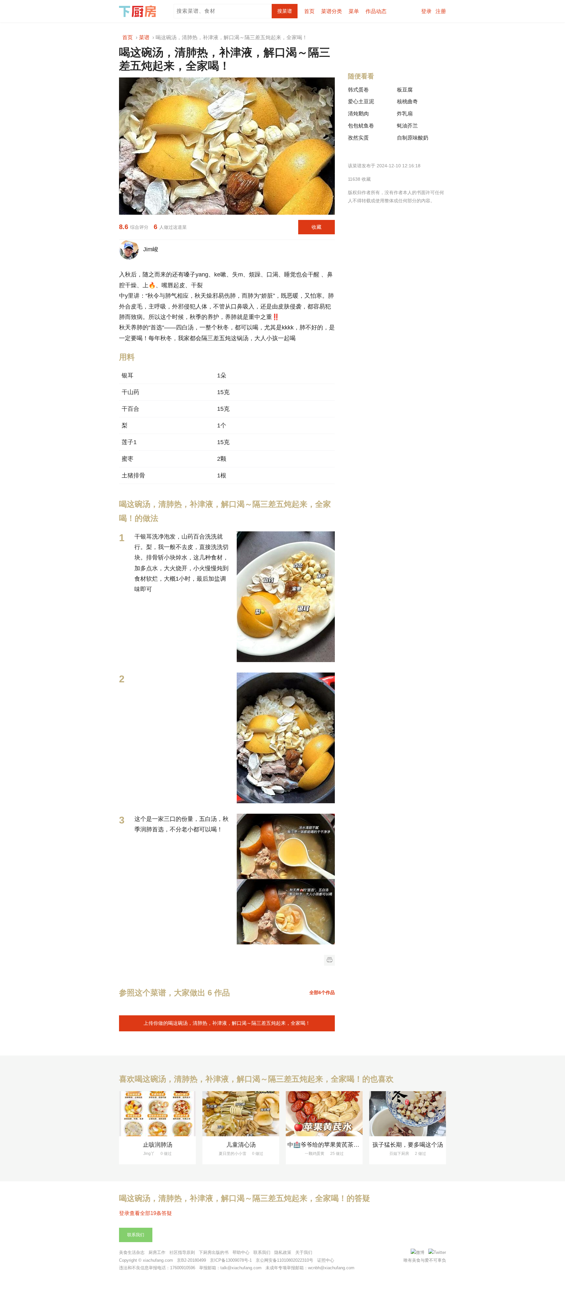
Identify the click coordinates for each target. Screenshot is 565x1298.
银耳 (127, 375)
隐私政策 (282, 1252)
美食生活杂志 (132, 1252)
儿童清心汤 (241, 1144)
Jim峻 (149, 249)
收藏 (316, 227)
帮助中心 (240, 1252)
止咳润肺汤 (157, 1144)
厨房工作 (156, 1252)
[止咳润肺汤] (157, 1113)
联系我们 (135, 1234)
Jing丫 (149, 1153)
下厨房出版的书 (214, 1252)
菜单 (354, 11)
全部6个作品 (322, 992)
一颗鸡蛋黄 (314, 1153)
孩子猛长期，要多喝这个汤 (407, 1144)
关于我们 (303, 1252)
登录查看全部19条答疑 (145, 1213)
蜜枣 (127, 459)
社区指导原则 (182, 1252)
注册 (441, 11)
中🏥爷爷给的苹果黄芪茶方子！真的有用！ (344, 1144)
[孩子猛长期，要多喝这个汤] (407, 1113)
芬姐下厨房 (399, 1153)
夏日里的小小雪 (232, 1153)
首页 (309, 11)
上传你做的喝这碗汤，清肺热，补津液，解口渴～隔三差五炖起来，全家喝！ (227, 1023)
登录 (426, 11)
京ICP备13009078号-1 (231, 1260)
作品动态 (376, 11)
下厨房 (138, 11)
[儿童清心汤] (240, 1113)
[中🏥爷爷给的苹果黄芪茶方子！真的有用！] (324, 1113)
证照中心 (325, 1260)
